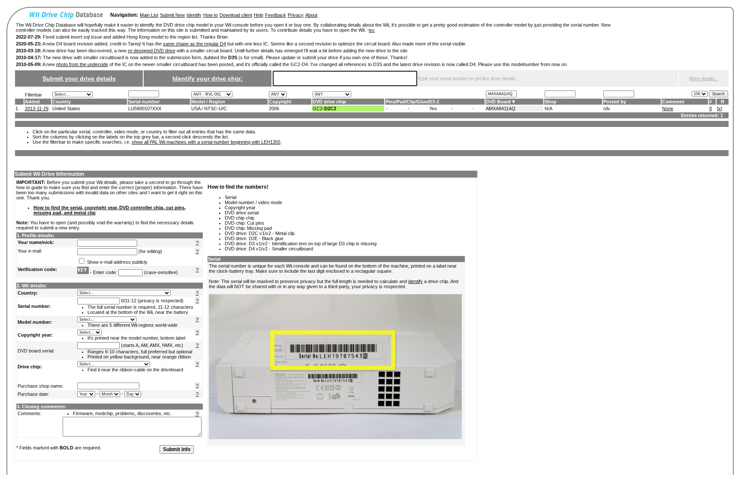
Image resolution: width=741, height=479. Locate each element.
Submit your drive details (79, 78)
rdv (606, 108)
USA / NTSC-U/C (209, 108)
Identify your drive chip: (207, 78)
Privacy (296, 15)
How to (210, 15)
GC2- (324, 108)
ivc (372, 30)
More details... (703, 78)
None (667, 108)
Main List (149, 15)
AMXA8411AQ (500, 108)
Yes (433, 108)
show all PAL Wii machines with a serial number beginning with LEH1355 (206, 142)
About (311, 15)
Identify (194, 15)
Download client (236, 15)
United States (66, 108)
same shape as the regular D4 (194, 43)
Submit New (172, 15)
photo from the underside (82, 64)
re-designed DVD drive (151, 50)
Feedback (275, 15)
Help (258, 15)
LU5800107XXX (144, 108)
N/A (548, 108)
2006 (274, 108)
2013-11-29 (36, 108)
